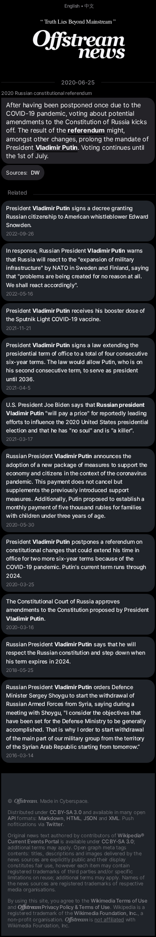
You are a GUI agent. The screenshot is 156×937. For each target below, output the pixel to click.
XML (114, 818)
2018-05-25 (19, 670)
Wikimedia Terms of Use (119, 901)
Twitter (54, 824)
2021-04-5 (18, 388)
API (11, 818)
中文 (89, 6)
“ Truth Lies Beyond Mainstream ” (78, 21)
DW (35, 172)
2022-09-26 (20, 234)
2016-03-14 (20, 755)
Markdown (51, 818)
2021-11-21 (18, 328)
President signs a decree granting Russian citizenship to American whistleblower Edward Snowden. (77, 217)
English (72, 6)
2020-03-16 (20, 627)
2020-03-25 (20, 584)
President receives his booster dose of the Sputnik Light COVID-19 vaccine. (75, 314)
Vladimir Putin (57, 147)
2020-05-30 (20, 525)
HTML (73, 818)
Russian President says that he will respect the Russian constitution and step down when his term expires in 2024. (75, 653)
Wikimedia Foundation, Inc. (106, 913)
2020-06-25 (78, 82)
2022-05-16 (19, 294)
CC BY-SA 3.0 (66, 812)
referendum (86, 130)
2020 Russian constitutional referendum (46, 93)
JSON (90, 818)
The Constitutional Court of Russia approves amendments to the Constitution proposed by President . (77, 610)
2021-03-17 (19, 439)
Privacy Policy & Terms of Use (64, 907)
